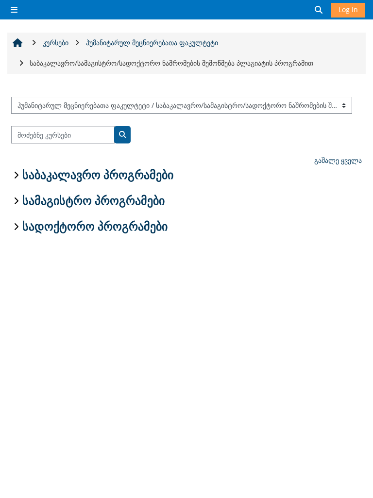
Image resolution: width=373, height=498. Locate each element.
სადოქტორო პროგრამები (95, 226)
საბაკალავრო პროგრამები (97, 175)
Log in (348, 9)
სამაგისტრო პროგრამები (93, 201)
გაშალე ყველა (338, 160)
